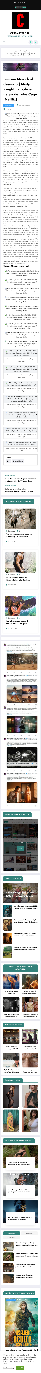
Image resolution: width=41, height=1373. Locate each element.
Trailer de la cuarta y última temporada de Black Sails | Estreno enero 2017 (19, 490)
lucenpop (11, 531)
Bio (20, 105)
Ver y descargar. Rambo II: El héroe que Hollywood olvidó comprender (19, 1191)
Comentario (11, 1237)
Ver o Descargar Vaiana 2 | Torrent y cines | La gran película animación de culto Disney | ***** (17, 622)
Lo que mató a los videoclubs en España (30, 1048)
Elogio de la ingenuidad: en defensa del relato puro (11, 1071)
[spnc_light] (36, 42)
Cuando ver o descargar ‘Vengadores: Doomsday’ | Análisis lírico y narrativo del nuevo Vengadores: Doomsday (26, 1276)
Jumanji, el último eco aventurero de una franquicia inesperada (26, 948)
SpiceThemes (20, 1343)
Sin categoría (8, 105)
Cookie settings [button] (8, 1368)
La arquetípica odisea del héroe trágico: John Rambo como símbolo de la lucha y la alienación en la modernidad (18, 578)
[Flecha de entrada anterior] (35, 478)
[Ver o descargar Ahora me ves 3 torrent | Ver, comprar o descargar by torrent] (20, 519)
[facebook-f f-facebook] (16, 7)
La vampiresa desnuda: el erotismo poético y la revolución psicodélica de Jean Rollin (30, 1015)
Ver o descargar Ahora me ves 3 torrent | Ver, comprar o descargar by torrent (19, 535)
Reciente (11, 1233)
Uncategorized (31, 1300)
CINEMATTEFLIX (20, 33)
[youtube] (25, 7)
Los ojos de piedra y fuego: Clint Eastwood (30, 1071)
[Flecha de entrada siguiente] (35, 489)
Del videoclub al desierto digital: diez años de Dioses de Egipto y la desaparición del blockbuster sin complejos (25, 921)
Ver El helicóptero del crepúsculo (11, 992)
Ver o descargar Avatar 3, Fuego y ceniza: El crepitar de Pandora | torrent (26, 1244)
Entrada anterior (10, 475)
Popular (29, 1233)
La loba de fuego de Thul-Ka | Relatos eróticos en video (30, 992)
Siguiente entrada (10, 485)
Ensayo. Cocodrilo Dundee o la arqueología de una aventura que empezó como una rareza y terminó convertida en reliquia (19, 1163)
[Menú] (4, 42)
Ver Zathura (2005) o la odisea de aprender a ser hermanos (25, 935)
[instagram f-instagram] (20, 7)
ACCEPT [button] (20, 1368)
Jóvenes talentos (26, 105)
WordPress (21, 1341)
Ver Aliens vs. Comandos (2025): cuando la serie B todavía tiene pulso (26, 907)
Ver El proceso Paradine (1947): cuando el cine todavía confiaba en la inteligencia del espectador (11, 1015)
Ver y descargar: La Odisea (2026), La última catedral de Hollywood (20, 1218)
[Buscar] (30, 42)
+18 (20, 848)
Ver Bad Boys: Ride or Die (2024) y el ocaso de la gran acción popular (20, 894)
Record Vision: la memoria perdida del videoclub (11, 1048)
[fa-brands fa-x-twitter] (18, 7)
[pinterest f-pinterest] (23, 7)
